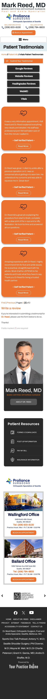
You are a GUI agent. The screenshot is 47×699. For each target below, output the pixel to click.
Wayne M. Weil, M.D (20, 648)
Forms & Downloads (27, 432)
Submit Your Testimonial (21, 61)
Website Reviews (24, 76)
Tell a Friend (39, 623)
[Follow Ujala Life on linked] (31, 613)
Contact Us (36, 627)
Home (4, 54)
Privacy (5, 623)
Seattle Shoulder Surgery (16, 643)
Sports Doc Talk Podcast (14, 639)
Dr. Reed (5, 317)
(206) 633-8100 (13, 27)
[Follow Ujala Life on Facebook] (15, 613)
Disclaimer (35, 619)
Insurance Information (28, 460)
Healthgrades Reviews (24, 83)
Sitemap (15, 623)
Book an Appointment (23, 33)
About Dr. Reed (23, 402)
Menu (25, 39)
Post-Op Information (27, 441)
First (3, 303)
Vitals (24, 99)
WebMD (24, 91)
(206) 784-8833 (36, 27)
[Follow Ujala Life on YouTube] (23, 613)
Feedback (26, 623)
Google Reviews (24, 68)
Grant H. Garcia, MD (23, 653)
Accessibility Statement (17, 627)
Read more (23, 146)
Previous (11, 303)
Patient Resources (23, 424)
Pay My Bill (22, 451)
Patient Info (13, 54)
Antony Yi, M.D (36, 639)
